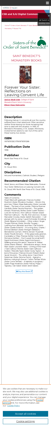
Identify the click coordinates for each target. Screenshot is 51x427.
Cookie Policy (13, 406)
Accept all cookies (25, 413)
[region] (25, 405)
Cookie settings (25, 421)
